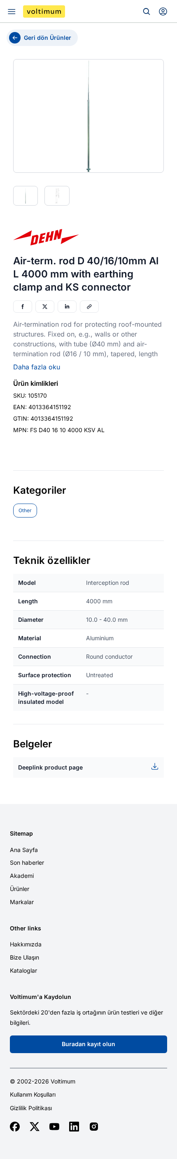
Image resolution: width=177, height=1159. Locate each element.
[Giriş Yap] (163, 11)
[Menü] (11, 11)
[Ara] (146, 11)
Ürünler (19, 888)
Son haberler (27, 862)
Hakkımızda (26, 944)
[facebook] (15, 1127)
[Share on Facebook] (22, 306)
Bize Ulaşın (24, 957)
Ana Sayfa (24, 849)
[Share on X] (44, 306)
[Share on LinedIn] (67, 306)
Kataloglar (23, 970)
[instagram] (94, 1127)
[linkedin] (74, 1127)
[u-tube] (54, 1127)
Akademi (22, 875)
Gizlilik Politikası (31, 1108)
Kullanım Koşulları (33, 1094)
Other (25, 510)
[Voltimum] (44, 11)
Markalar (22, 901)
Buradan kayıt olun (88, 1043)
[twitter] (35, 1127)
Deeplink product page (50, 767)
